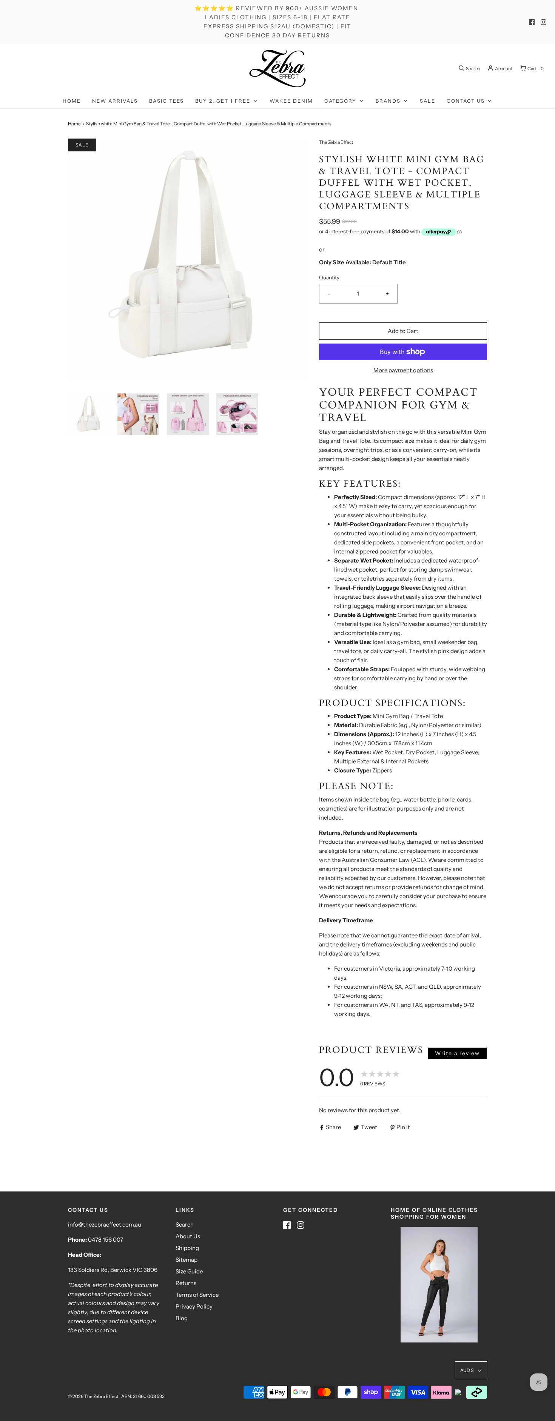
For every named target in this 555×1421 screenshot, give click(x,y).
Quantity (329, 277)
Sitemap (186, 1259)
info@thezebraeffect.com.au (104, 1224)
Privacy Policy (194, 1306)
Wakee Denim (291, 101)
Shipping (187, 1247)
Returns (186, 1283)
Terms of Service (197, 1294)
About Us (188, 1236)
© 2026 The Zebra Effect (93, 1396)
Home (72, 101)
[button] (89, 414)
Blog (182, 1318)
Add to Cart (403, 330)
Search (185, 1224)
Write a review (457, 1053)
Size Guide (189, 1271)
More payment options (403, 370)
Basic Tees (166, 101)
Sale (427, 101)
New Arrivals (115, 101)
